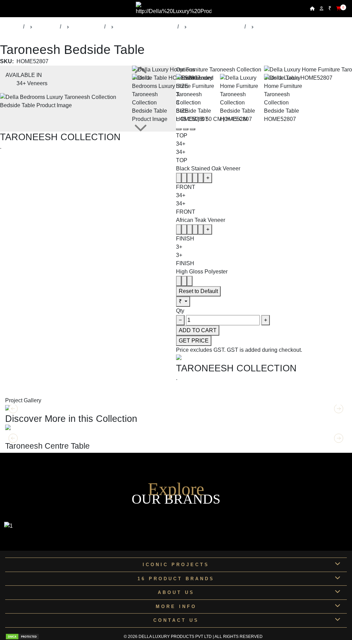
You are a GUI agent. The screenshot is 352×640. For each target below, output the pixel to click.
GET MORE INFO (27, 437)
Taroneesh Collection (216, 27)
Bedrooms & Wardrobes (146, 27)
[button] (338, 438)
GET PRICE (194, 341)
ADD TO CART (198, 330)
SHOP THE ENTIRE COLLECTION (43, 161)
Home (13, 27)
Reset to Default (198, 291)
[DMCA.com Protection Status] (22, 636)
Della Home (86, 27)
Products (46, 27)
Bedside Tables (276, 27)
